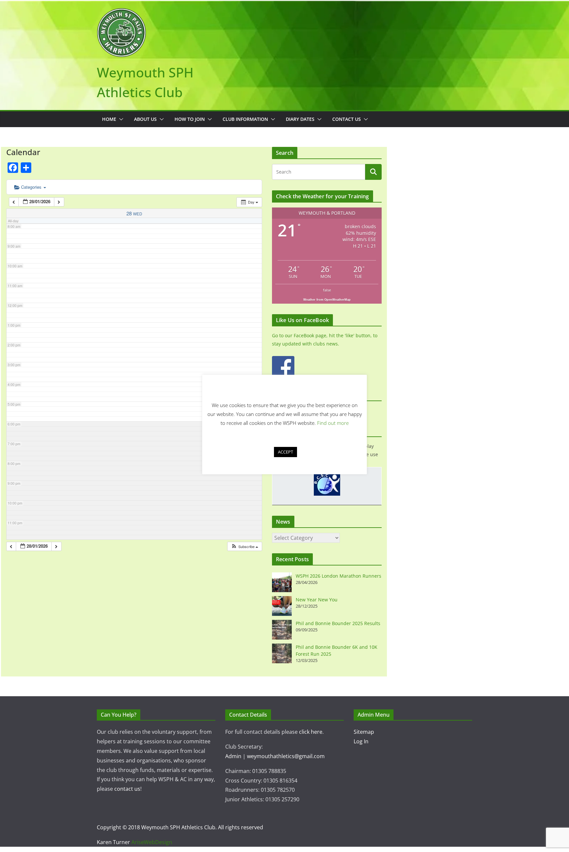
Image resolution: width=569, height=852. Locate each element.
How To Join (190, 119)
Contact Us (346, 119)
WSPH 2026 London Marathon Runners (338, 576)
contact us (127, 788)
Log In (361, 741)
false (327, 290)
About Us (145, 119)
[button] (119, 119)
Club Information (245, 119)
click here (310, 731)
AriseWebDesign (151, 842)
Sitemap (364, 731)
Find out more (333, 423)
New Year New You (317, 599)
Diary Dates (300, 119)
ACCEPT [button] (285, 452)
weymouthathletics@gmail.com (286, 756)
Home (109, 119)
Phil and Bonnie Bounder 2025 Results (338, 623)
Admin (233, 756)
